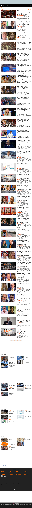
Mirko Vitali (18, 278)
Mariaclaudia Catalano (20, 15)
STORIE (25, 387)
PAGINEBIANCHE (17, 504)
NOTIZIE (5, 5)
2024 (1, 465)
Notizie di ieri (3, 475)
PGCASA (14, 504)
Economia (25, 471)
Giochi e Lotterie (19, 472)
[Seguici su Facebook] (14, 489)
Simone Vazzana (19, 37)
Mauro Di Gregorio (19, 212)
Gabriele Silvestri (19, 26)
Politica (10, 471)
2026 (5, 465)
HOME (1, 7)
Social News (26, 472)
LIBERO (1, 504)
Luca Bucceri (18, 179)
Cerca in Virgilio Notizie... (13, 483)
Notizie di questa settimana (3, 477)
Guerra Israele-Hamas (26, 475)
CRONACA (10, 410)
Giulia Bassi (18, 311)
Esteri (17, 471)
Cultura (2, 472)
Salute (10, 472)
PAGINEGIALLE (6, 504)
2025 (3, 465)
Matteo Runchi (19, 234)
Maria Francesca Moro (20, 245)
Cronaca (2, 471)
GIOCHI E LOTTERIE (11, 442)
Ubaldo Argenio (19, 322)
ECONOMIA (25, 410)
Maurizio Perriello (19, 201)
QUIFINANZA (27, 504)
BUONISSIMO (30, 504)
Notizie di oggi (3, 474)
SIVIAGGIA (24, 504)
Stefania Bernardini (19, 190)
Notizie (5, 484)
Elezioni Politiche (19, 474)
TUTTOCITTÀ (20, 504)
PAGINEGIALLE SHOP (10, 504)
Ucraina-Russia (11, 474)
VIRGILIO (3, 504)
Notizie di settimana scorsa (4, 478)
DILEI (22, 504)
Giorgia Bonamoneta (19, 300)
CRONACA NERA (10, 387)
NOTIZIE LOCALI (10, 360)
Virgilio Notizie (19, 157)
